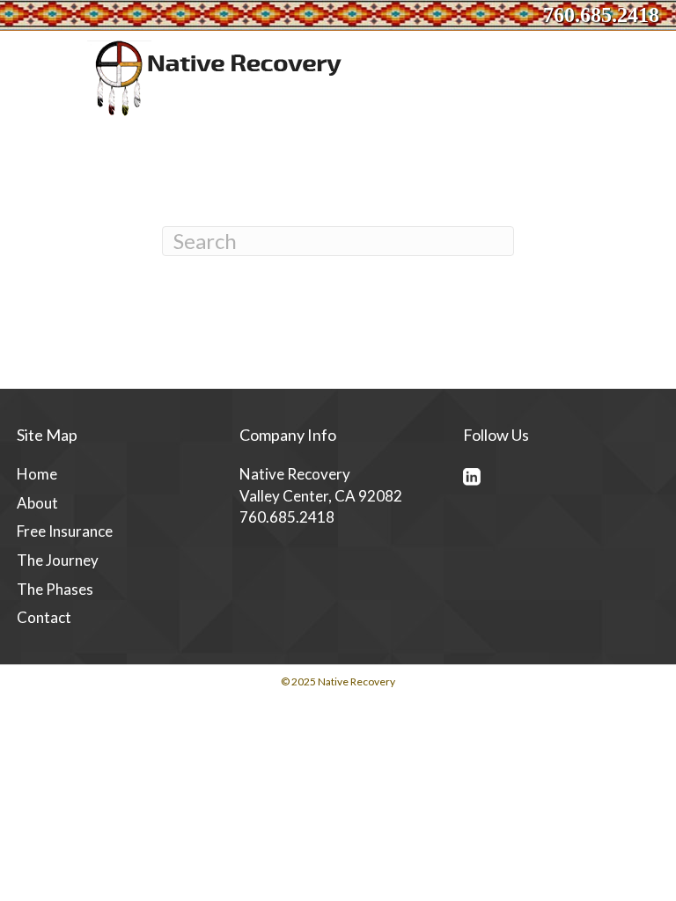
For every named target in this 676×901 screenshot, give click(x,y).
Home (37, 474)
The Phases (55, 589)
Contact (44, 617)
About (37, 503)
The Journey (58, 560)
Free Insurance (65, 531)
